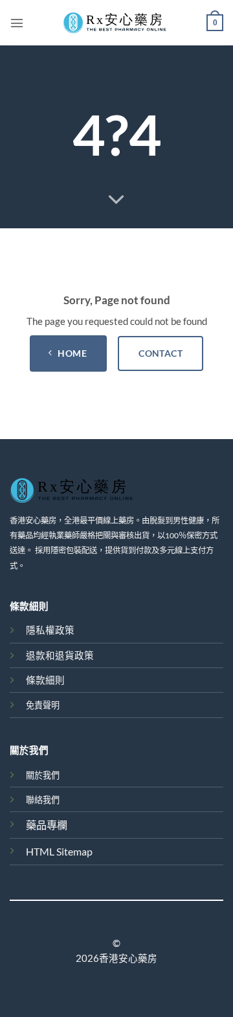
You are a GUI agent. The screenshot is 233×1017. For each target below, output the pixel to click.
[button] (17, 23)
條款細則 (45, 680)
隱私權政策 (50, 630)
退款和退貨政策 (60, 655)
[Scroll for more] (116, 200)
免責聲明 (43, 705)
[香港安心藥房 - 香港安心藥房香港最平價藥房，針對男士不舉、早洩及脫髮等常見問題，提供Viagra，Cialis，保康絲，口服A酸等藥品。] (116, 22)
